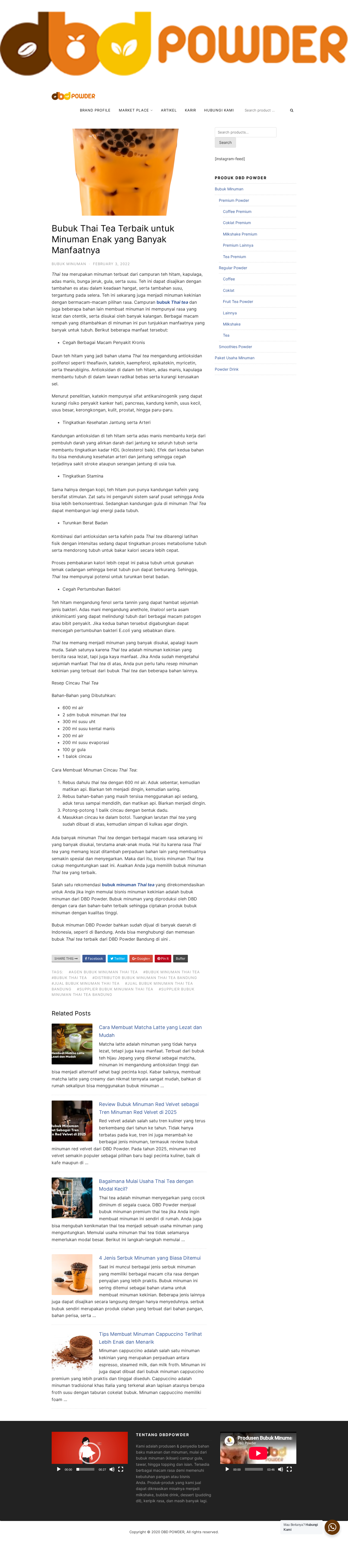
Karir (190, 110)
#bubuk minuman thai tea (171, 972)
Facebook (95, 958)
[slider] (85, 1469)
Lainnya (230, 313)
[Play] (58, 1469)
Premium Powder (234, 200)
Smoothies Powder (235, 346)
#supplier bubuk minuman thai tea (115, 989)
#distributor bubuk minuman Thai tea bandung (144, 977)
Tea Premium (234, 256)
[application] (90, 1453)
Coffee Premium (237, 211)
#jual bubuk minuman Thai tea (86, 983)
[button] (90, 1453)
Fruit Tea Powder (238, 301)
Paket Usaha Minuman (234, 357)
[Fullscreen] (120, 1469)
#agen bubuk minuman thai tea (103, 972)
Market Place (134, 110)
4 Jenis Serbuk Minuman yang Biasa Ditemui (150, 1258)
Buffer (180, 958)
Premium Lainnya (238, 245)
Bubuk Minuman (69, 264)
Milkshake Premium (240, 234)
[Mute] (112, 1469)
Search (225, 142)
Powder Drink (227, 369)
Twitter (119, 958)
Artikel (169, 110)
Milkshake (232, 324)
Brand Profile (95, 110)
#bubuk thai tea (69, 977)
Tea (226, 335)
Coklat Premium (237, 222)
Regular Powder (233, 267)
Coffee (229, 279)
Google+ (143, 958)
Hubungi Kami (219, 110)
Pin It (164, 958)
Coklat (228, 290)
